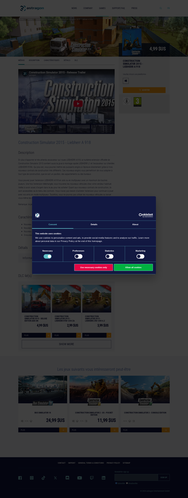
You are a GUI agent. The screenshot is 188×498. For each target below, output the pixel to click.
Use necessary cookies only (93, 267)
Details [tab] (94, 224)
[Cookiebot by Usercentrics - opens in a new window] (141, 215)
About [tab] (135, 224)
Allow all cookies (133, 267)
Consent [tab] (53, 224)
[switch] (78, 256)
